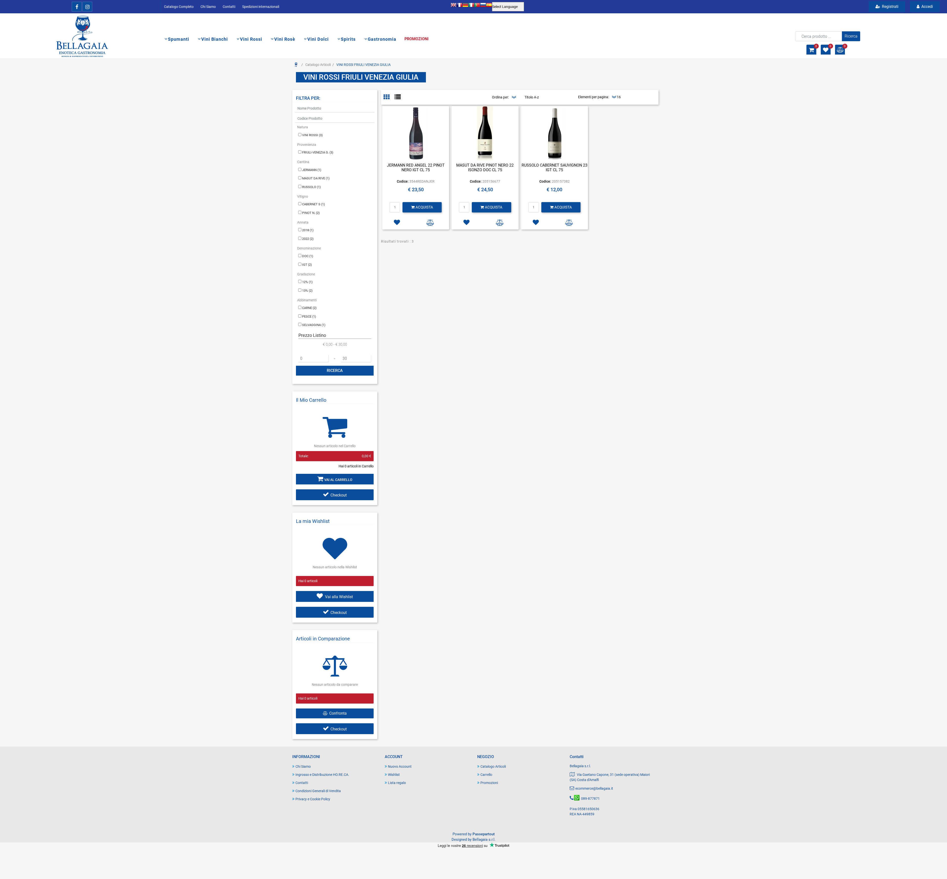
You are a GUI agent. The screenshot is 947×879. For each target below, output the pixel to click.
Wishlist (394, 775)
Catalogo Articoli (318, 65)
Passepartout (484, 834)
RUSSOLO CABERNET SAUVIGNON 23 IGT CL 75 (554, 167)
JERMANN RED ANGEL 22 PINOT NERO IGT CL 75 (416, 167)
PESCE (309, 316)
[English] (453, 6)
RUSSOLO (311, 187)
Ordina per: (500, 97)
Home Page (296, 64)
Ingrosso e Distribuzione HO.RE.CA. (322, 775)
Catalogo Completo (179, 7)
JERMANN (311, 170)
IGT (307, 265)
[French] (459, 6)
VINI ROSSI (312, 135)
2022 (308, 239)
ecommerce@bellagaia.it (594, 788)
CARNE (309, 308)
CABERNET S (313, 204)
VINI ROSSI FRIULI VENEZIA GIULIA (363, 65)
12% (307, 282)
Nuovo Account (400, 766)
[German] (465, 6)
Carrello (486, 775)
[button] (851, 36)
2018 (308, 230)
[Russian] (483, 6)
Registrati (889, 6)
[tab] (389, 97)
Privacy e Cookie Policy (312, 799)
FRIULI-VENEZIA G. (317, 152)
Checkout (338, 495)
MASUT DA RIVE (316, 178)
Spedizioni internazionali (260, 7)
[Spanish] (489, 6)
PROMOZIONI (416, 39)
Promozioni (489, 783)
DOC (307, 256)
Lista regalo (397, 783)
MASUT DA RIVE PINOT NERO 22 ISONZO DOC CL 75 (485, 167)
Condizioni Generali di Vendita (318, 791)
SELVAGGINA (314, 325)
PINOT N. (311, 213)
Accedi (926, 6)
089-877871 (590, 799)
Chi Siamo (208, 7)
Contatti (229, 7)
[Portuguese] (477, 6)
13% (307, 290)
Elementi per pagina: (593, 97)
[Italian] (471, 6)
